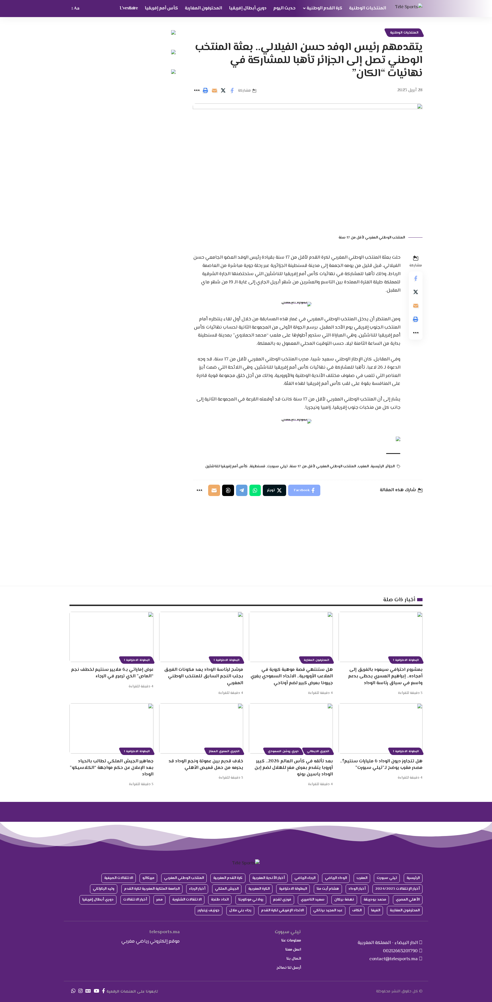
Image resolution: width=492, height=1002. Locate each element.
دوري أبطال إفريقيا (98, 900)
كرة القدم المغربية (228, 878)
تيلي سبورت (277, 466)
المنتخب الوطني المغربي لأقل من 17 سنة (323, 466)
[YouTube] (96, 991)
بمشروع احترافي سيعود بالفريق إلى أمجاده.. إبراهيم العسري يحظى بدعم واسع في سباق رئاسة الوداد (385, 676)
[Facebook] (103, 991)
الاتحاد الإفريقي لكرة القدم (282, 910)
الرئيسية (377, 466)
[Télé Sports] (409, 8)
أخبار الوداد (357, 889)
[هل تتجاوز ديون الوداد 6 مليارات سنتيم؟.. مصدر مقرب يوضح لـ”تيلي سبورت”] (381, 728)
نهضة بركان (344, 900)
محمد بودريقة (375, 900)
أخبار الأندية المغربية (268, 878)
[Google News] (88, 991)
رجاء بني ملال (240, 910)
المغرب (363, 466)
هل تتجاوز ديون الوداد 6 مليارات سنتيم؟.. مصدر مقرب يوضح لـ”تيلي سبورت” (381, 764)
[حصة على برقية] (241, 490)
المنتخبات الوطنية (404, 33)
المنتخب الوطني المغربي (184, 878)
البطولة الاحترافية (293, 889)
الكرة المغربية (259, 889)
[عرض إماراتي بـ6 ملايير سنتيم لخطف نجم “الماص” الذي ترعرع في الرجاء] (111, 637)
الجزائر (390, 466)
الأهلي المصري (408, 900)
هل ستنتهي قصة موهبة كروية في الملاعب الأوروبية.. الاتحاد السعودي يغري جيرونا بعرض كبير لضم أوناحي (292, 676)
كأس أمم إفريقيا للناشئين (226, 466)
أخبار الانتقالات (135, 900)
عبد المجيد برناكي (328, 910)
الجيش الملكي (227, 889)
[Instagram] (80, 991)
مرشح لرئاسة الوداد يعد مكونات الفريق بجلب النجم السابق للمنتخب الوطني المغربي (203, 676)
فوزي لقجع (282, 900)
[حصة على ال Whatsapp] (255, 490)
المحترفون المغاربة (316, 660)
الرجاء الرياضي (304, 878)
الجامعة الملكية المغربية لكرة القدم (152, 889)
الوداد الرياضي (336, 878)
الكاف (357, 910)
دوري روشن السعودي (283, 751)
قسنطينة (257, 466)
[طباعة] (206, 90)
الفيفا (375, 910)
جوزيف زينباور (209, 910)
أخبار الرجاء (197, 889)
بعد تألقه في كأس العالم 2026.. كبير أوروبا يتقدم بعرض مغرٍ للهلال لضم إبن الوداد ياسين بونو (294, 768)
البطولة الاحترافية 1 (406, 660)
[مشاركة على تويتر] (223, 90)
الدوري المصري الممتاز (224, 751)
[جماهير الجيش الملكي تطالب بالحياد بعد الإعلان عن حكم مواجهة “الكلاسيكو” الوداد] (111, 728)
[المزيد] (197, 90)
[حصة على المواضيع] (228, 490)
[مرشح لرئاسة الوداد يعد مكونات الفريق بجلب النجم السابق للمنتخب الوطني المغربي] (201, 637)
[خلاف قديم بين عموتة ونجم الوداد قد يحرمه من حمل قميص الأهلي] (201, 728)
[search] (86, 8)
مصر (159, 900)
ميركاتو (148, 878)
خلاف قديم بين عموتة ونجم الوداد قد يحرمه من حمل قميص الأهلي (206, 764)
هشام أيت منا (328, 889)
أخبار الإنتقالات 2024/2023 (397, 889)
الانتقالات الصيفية (118, 878)
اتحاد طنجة (220, 900)
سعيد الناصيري (313, 900)
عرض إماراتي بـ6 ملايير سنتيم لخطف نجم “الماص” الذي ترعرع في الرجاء (112, 673)
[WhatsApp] (73, 991)
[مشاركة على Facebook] (232, 90)
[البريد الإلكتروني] (214, 90)
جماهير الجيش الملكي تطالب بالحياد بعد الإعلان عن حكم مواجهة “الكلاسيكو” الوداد (111, 768)
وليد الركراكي (103, 889)
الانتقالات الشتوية (187, 900)
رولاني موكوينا (250, 900)
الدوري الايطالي (318, 751)
